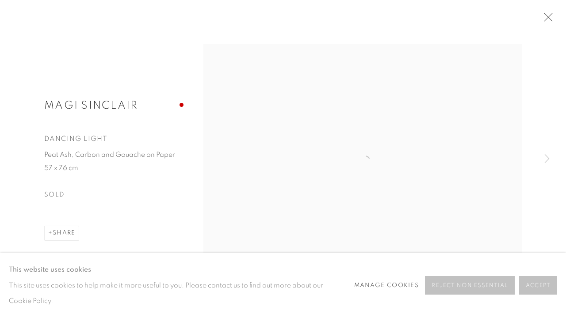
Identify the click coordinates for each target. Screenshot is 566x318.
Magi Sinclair (91, 105)
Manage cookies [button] (386, 285)
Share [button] (64, 233)
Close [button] (546, 19)
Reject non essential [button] (470, 286)
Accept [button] (538, 286)
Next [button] (547, 159)
